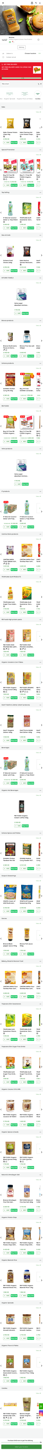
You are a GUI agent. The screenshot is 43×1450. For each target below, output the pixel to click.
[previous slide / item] (1, 20)
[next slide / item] (41, 20)
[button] (21, 40)
